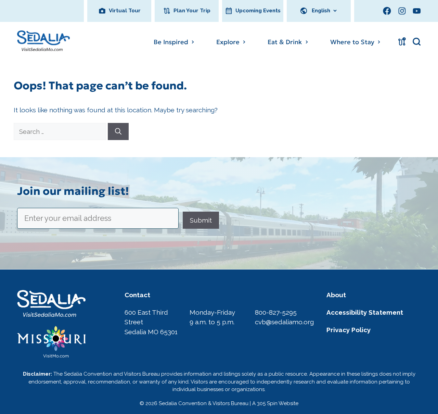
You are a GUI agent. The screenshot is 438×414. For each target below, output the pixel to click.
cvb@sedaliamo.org (284, 322)
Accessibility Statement (364, 312)
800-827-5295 (276, 312)
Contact (137, 295)
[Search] (118, 131)
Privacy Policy (348, 330)
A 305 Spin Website (275, 403)
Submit (201, 220)
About (336, 295)
